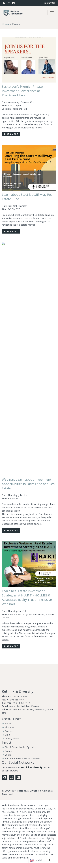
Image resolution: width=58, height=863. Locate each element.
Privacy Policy (12, 739)
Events (8, 751)
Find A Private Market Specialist (20, 747)
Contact (9, 731)
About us (9, 727)
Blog (7, 735)
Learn (8, 755)
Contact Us (49, 2)
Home (5, 24)
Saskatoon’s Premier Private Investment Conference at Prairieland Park (22, 90)
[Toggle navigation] (51, 13)
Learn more (11, 134)
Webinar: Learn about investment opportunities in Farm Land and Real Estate (28, 483)
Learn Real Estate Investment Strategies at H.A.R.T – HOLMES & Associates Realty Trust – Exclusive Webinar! (27, 597)
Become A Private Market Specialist (23, 758)
